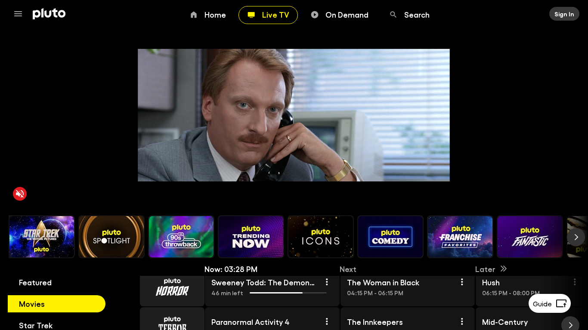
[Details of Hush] (574, 282)
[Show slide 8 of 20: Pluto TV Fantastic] (530, 236)
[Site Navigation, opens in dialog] (21, 13)
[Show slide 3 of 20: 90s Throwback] (181, 236)
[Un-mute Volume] (20, 194)
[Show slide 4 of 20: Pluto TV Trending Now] (251, 236)
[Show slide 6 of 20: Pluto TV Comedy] (390, 236)
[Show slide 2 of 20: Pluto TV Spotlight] (111, 236)
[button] (162, 287)
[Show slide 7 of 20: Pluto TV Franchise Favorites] (460, 236)
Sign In (564, 13)
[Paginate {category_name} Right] (576, 237)
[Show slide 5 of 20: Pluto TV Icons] (321, 236)
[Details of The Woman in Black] (461, 282)
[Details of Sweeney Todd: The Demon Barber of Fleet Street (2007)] (326, 282)
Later (485, 268)
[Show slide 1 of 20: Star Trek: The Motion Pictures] (42, 236)
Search (417, 14)
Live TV (275, 14)
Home (215, 14)
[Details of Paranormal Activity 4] (326, 321)
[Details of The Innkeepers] (461, 321)
